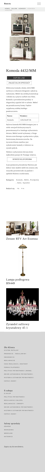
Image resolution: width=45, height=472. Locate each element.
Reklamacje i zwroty (14, 403)
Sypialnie (26, 183)
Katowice (8, 436)
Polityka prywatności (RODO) (18, 370)
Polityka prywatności (14, 397)
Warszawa (9, 430)
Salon (19, 183)
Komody (19, 180)
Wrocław (8, 433)
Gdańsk (7, 426)
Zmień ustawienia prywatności (18, 374)
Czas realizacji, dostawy (16, 364)
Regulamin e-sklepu (13, 400)
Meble (26, 180)
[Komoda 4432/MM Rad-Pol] (22, 25)
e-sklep (7, 393)
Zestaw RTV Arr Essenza (22, 238)
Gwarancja (9, 357)
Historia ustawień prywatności (19, 377)
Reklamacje (9, 360)
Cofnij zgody (10, 381)
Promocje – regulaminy (15, 353)
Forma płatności (12, 367)
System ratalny (11, 350)
